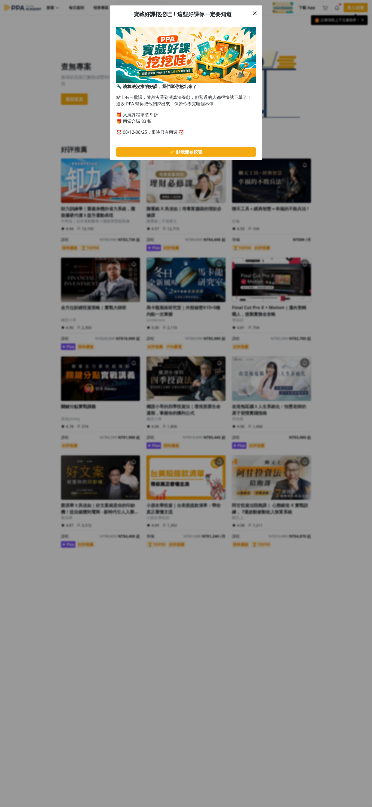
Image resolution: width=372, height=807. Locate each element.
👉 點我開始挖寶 (186, 152)
